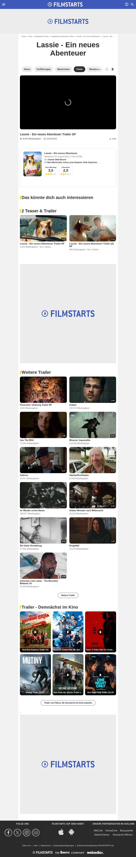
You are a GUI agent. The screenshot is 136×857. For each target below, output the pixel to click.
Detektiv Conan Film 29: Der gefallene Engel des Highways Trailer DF (68, 650)
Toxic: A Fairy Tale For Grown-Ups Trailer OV (101, 650)
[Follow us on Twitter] (18, 832)
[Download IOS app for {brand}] (63, 831)
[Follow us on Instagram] (27, 832)
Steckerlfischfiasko (79, 475)
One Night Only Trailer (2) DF (100, 692)
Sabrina (24, 475)
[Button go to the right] (112, 69)
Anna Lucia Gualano (72, 162)
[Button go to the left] (107, 69)
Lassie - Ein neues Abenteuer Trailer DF (42, 243)
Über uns (26, 845)
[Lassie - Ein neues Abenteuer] (32, 164)
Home (24, 36)
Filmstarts (66, 167)
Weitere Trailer (68, 595)
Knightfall (74, 545)
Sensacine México (123, 834)
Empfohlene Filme (41, 36)
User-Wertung (50, 167)
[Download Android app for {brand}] (73, 831)
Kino (30, 36)
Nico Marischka (54, 162)
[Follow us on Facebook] (9, 832)
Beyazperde (126, 830)
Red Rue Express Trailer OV (35, 650)
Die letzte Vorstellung (31, 545)
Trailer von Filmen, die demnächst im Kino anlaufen (68, 703)
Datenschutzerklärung (87, 845)
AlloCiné (98, 830)
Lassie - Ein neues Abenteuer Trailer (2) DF (91, 245)
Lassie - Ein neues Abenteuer (88, 36)
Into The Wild (27, 440)
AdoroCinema (101, 834)
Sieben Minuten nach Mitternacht (86, 510)
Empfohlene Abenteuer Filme (62, 36)
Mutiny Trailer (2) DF (35, 692)
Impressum (46, 845)
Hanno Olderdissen (57, 159)
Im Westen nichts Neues (32, 510)
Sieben (72, 405)
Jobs (36, 845)
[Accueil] (65, 4)
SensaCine (111, 830)
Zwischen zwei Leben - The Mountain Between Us (39, 582)
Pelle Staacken (90, 162)
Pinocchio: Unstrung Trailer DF (36, 405)
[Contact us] (36, 832)
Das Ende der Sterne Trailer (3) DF (68, 692)
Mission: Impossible (79, 440)
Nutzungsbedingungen (63, 845)
